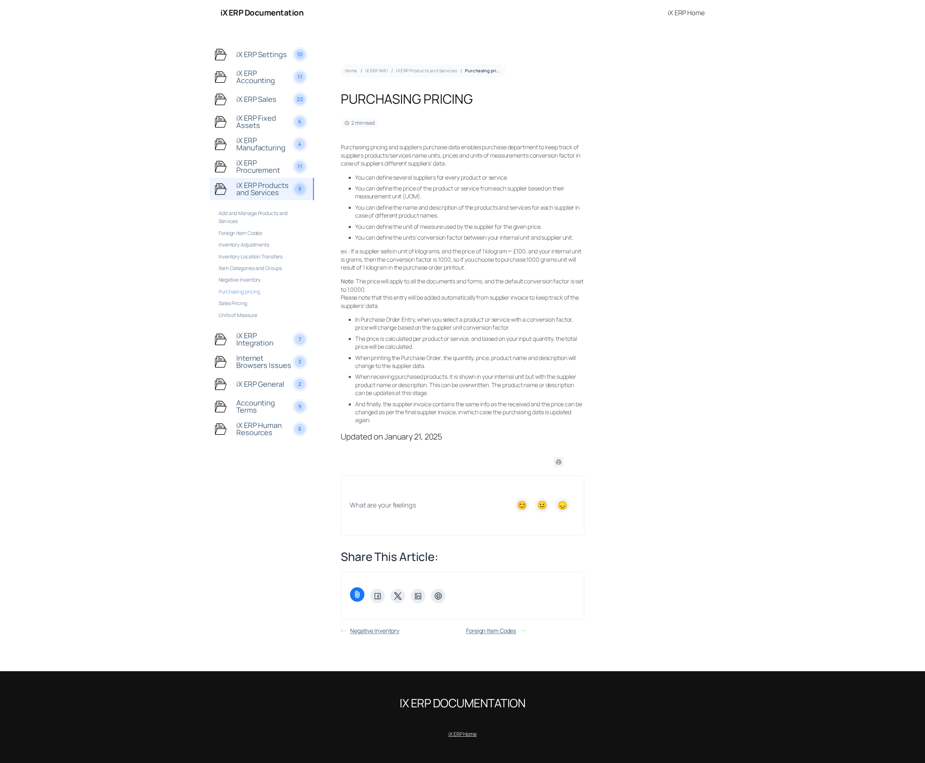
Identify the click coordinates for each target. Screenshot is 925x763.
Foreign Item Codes (491, 631)
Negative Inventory (374, 631)
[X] (398, 596)
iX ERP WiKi (376, 71)
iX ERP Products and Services (426, 71)
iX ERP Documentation (262, 12)
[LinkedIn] (418, 596)
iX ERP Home (462, 733)
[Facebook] (377, 596)
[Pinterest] (438, 596)
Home (351, 71)
